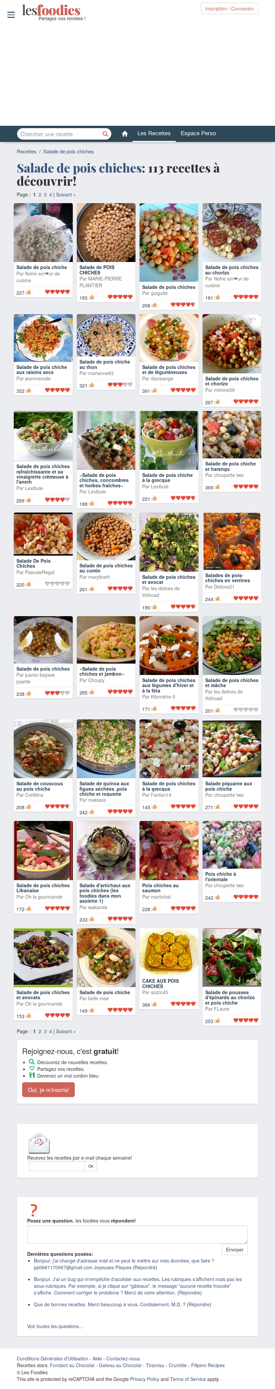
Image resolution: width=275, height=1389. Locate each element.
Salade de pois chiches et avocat (169, 577)
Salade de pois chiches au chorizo (232, 269)
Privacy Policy (144, 1376)
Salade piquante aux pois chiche (228, 783)
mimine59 (224, 381)
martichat (161, 894)
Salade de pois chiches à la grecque (169, 783)
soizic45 (159, 989)
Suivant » (66, 194)
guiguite (159, 273)
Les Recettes (154, 133)
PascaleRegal (39, 569)
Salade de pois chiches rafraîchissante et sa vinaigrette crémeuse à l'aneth (43, 475)
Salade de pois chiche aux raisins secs (41, 373)
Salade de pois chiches (68, 151)
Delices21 (224, 583)
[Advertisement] (137, 74)
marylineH (99, 574)
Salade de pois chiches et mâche (232, 680)
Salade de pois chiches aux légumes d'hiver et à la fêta (169, 682)
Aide (97, 1356)
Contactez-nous (123, 1356)
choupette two (229, 478)
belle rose (98, 995)
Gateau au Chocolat (120, 1362)
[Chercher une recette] (106, 134)
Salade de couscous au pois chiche (39, 783)
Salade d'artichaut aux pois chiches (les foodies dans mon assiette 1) (104, 890)
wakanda (97, 904)
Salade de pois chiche (41, 267)
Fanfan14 (161, 792)
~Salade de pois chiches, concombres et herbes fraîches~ (104, 472)
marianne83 (101, 381)
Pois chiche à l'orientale (220, 873)
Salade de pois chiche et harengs (230, 470)
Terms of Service (188, 1376)
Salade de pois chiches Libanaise (43, 885)
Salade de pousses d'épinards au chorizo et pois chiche (230, 994)
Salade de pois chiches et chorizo (232, 373)
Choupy (96, 677)
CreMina (34, 792)
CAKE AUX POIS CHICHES (160, 981)
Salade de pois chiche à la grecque (167, 470)
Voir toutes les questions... (55, 1323)
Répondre (145, 1265)
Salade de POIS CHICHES (96, 269)
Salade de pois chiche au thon (104, 373)
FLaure (221, 1006)
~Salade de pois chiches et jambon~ (102, 668)
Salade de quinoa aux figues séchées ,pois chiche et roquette (104, 786)
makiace (97, 797)
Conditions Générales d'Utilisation (52, 1356)
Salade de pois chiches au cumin (106, 565)
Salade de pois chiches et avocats (43, 992)
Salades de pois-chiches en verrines (227, 575)
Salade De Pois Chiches (33, 560)
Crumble (178, 1362)
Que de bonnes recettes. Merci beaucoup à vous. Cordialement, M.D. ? (109, 1302)
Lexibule (34, 489)
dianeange (162, 381)
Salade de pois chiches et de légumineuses (169, 373)
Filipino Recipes (208, 1362)
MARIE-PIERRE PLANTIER (100, 282)
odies (22, 10)
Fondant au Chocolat (72, 1362)
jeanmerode (38, 381)
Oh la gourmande (43, 894)
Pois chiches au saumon (160, 885)
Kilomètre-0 (163, 693)
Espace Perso (198, 133)
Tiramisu (155, 1362)
